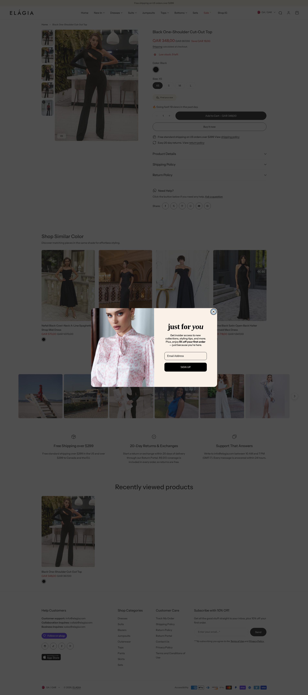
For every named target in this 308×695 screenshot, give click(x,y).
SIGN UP (186, 367)
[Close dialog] (213, 311)
